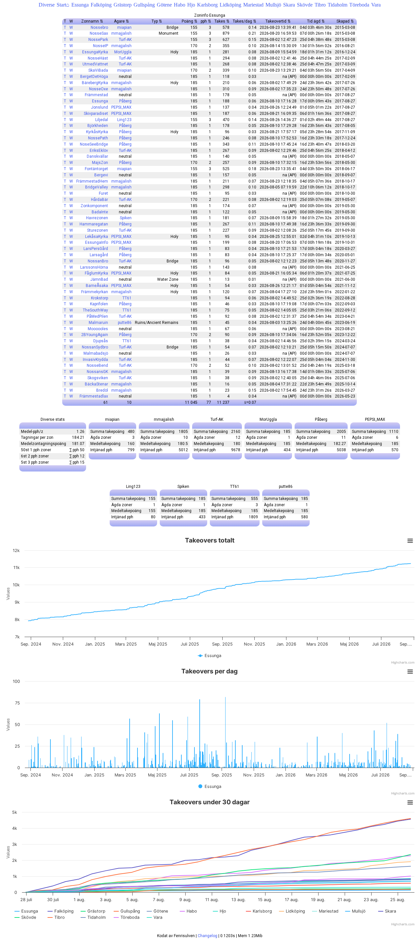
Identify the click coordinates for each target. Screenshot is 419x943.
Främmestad (96, 95)
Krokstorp (99, 298)
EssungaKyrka (95, 52)
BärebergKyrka (95, 82)
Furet (103, 193)
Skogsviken (97, 378)
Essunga (80, 5)
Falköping (101, 5)
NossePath (98, 138)
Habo (179, 5)
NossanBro (98, 261)
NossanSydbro (95, 347)
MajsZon (100, 162)
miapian (124, 27)
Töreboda (359, 5)
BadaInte (100, 212)
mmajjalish (121, 33)
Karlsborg (207, 5)
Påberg (125, 101)
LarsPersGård (95, 248)
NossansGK (97, 371)
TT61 (127, 298)
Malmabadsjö (95, 353)
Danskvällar (97, 156)
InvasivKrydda (95, 359)
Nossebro (99, 27)
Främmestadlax (94, 396)
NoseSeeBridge (94, 144)
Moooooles (98, 329)
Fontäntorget (96, 169)
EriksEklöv (99, 150)
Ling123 (124, 119)
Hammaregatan (94, 224)
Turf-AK (125, 39)
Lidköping (230, 5)
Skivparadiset (96, 113)
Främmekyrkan (94, 292)
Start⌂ (63, 5)
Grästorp (123, 5)
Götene (164, 5)
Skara (289, 5)
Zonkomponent (94, 206)
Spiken (126, 218)
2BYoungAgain (94, 334)
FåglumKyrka (96, 273)
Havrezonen (97, 218)
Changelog (207, 936)
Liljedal (101, 119)
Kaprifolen (99, 304)
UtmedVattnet (95, 64)
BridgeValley (96, 187)
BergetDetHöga (94, 76)
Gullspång (144, 5)
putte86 (125, 322)
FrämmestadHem (92, 181)
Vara (376, 5)
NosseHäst (98, 58)
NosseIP (100, 46)
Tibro (320, 5)
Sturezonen (97, 230)
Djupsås (100, 341)
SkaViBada (98, 70)
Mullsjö (273, 5)
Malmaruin (98, 322)
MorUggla (123, 52)
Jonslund (99, 107)
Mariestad (253, 5)
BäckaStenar (96, 384)
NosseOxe (98, 89)
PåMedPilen (97, 316)
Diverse (47, 5)
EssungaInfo (96, 242)
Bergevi (101, 175)
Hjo (191, 5)
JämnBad (99, 279)
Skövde (305, 5)
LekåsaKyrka (96, 236)
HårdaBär (99, 199)
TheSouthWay (95, 310)
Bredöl (102, 390)
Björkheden (97, 125)
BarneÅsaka (97, 285)
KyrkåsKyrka (97, 132)
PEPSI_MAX (121, 107)
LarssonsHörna (94, 267)
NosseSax (99, 33)
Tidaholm (337, 5)
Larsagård (99, 255)
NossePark (98, 39)
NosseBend (97, 365)
